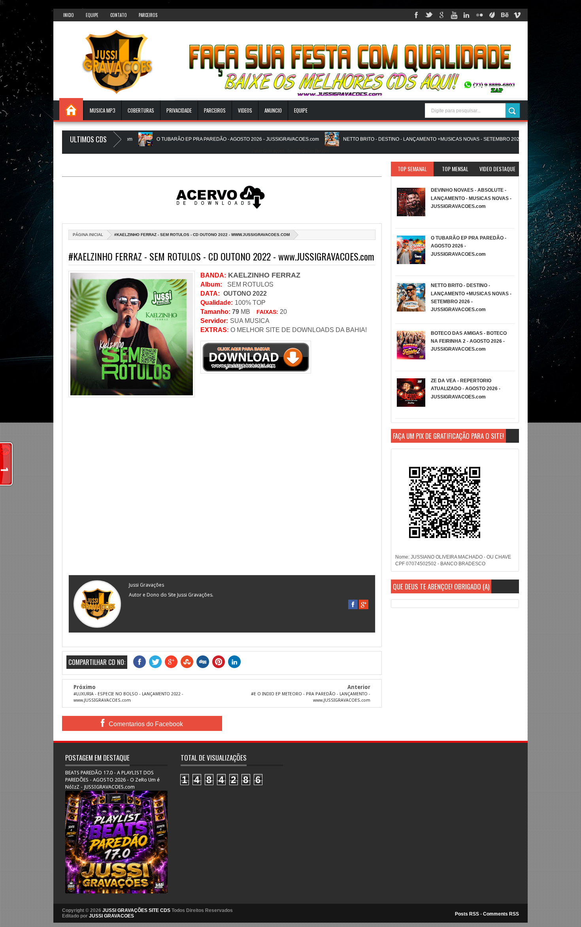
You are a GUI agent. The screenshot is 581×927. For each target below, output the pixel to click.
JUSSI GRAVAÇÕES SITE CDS (136, 910)
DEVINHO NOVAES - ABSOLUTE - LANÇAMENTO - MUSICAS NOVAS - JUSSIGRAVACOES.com (471, 198)
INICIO (68, 15)
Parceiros (148, 15)
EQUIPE (300, 110)
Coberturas (141, 110)
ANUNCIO (273, 110)
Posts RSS (467, 914)
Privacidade (179, 110)
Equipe (92, 15)
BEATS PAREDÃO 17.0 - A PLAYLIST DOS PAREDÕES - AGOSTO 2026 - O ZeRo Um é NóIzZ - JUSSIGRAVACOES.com (112, 780)
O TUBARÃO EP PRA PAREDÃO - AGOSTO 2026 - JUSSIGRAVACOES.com (205, 139)
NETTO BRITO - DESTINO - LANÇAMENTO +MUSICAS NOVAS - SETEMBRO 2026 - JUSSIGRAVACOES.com (429, 139)
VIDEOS (245, 110)
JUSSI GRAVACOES (111, 916)
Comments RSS (501, 914)
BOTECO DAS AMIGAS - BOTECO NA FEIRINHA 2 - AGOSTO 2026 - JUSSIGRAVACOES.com (469, 341)
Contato (118, 15)
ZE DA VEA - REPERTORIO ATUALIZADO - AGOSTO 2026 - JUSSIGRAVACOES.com (465, 389)
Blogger (322, 150)
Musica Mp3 (102, 110)
